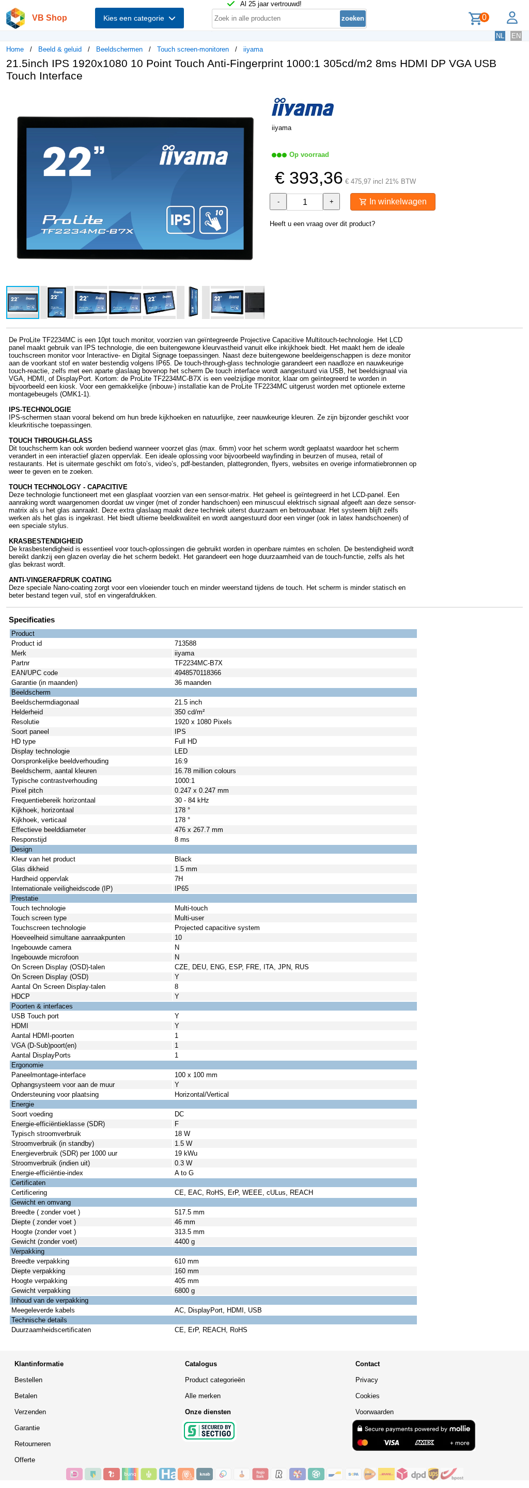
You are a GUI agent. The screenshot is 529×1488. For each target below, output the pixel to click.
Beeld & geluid (60, 49)
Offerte (24, 1460)
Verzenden (30, 1412)
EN (516, 36)
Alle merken (203, 1396)
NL (500, 36)
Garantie (27, 1428)
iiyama (253, 49)
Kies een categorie (135, 18)
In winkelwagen (397, 201)
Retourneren (32, 1444)
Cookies (367, 1396)
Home (15, 49)
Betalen (25, 1396)
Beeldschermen (119, 49)
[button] (255, 100)
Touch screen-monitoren (193, 49)
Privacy (366, 1380)
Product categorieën (215, 1380)
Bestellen (28, 1380)
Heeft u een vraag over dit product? (322, 224)
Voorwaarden (374, 1412)
